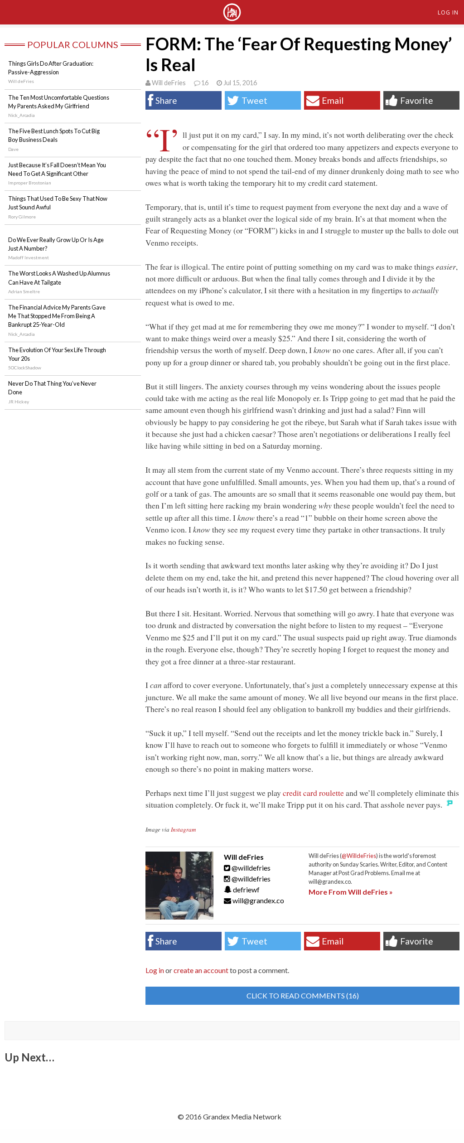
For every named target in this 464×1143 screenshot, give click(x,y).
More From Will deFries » (351, 891)
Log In (448, 12)
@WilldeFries (359, 855)
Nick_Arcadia (21, 115)
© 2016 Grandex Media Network (229, 1116)
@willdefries (250, 867)
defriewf (246, 889)
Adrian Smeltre (24, 291)
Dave (13, 149)
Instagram (183, 829)
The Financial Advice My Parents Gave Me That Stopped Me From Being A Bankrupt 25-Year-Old (57, 316)
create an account (201, 970)
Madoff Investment (28, 257)
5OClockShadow (24, 367)
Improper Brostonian (29, 182)
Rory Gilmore (22, 216)
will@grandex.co (258, 900)
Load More (232, 1079)
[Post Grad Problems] (232, 18)
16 (204, 83)
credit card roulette (313, 792)
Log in (154, 970)
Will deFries (169, 83)
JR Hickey (18, 401)
